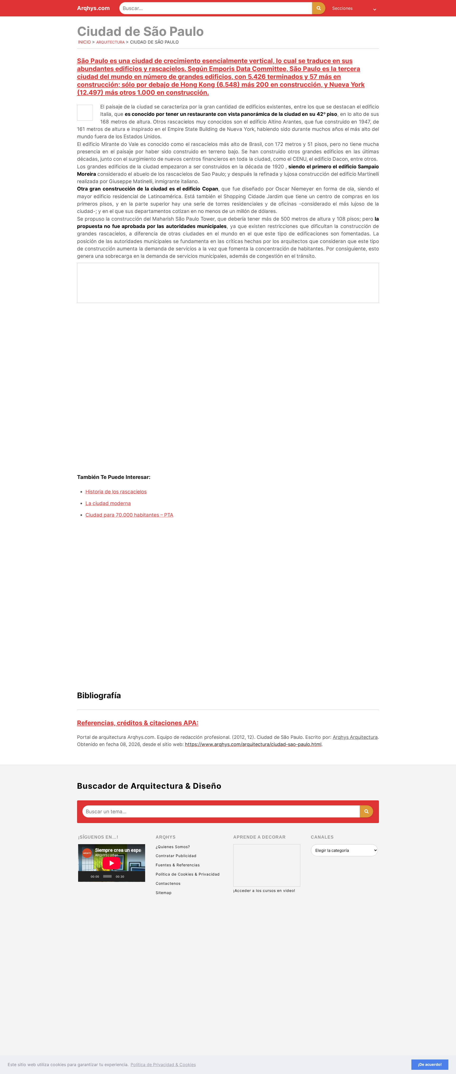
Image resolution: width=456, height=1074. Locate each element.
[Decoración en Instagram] (111, 986)
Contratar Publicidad (176, 855)
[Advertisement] (228, 346)
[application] (111, 863)
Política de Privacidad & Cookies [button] (163, 1064)
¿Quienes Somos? (173, 846)
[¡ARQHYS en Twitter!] (111, 1027)
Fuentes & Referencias (178, 865)
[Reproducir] (85, 876)
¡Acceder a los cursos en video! (264, 890)
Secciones (342, 8)
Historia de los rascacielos (116, 492)
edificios (218, 76)
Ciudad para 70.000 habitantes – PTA (129, 515)
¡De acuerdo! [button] (430, 1064)
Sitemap (164, 892)
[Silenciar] (130, 876)
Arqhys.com (93, 8)
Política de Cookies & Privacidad (188, 874)
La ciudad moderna (108, 503)
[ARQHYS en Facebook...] (111, 945)
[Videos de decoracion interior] (111, 905)
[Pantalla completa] (138, 876)
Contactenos (168, 883)
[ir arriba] (405, 1041)
